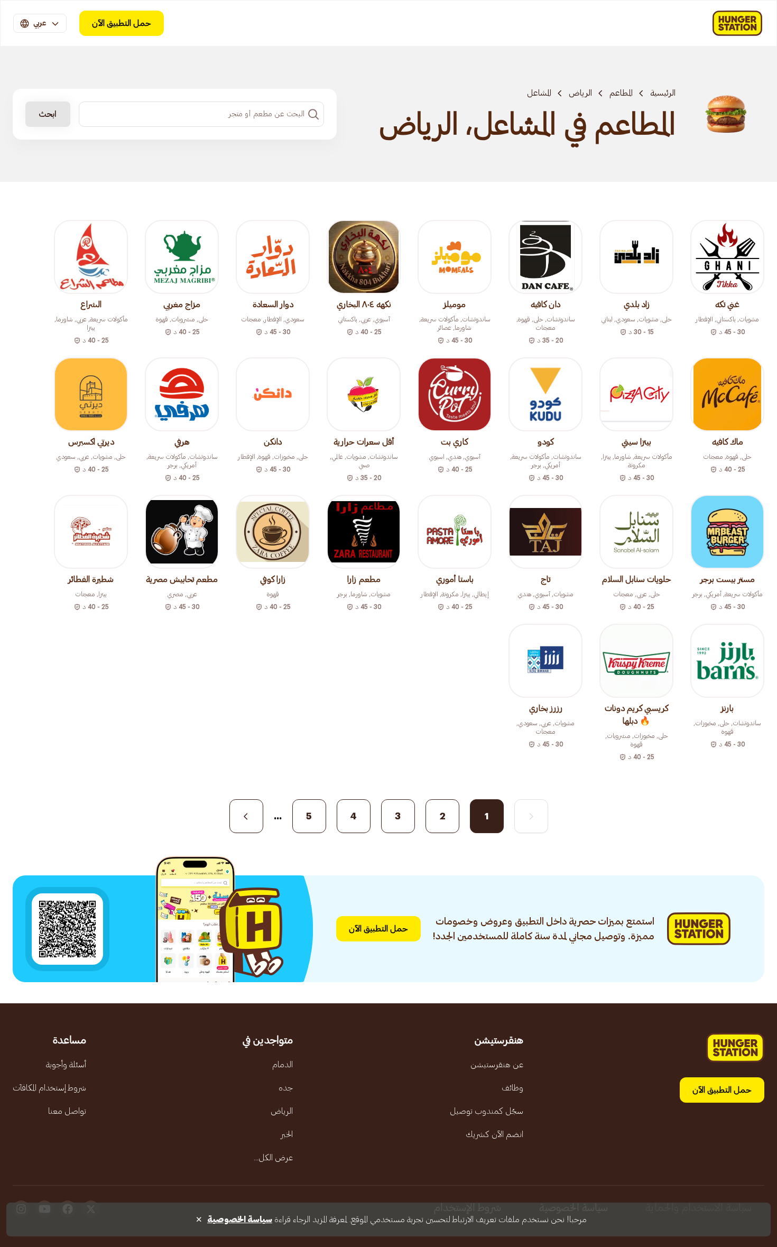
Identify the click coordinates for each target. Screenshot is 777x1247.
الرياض (580, 93)
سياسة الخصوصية (239, 1219)
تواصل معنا (67, 1111)
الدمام (282, 1064)
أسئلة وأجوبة (66, 1064)
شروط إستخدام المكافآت (49, 1088)
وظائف (512, 1088)
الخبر (287, 1134)
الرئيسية (663, 93)
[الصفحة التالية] (246, 816)
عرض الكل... (273, 1157)
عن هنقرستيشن (496, 1064)
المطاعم (621, 93)
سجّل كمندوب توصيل (486, 1111)
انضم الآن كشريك (494, 1134)
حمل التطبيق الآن (121, 23)
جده (286, 1088)
